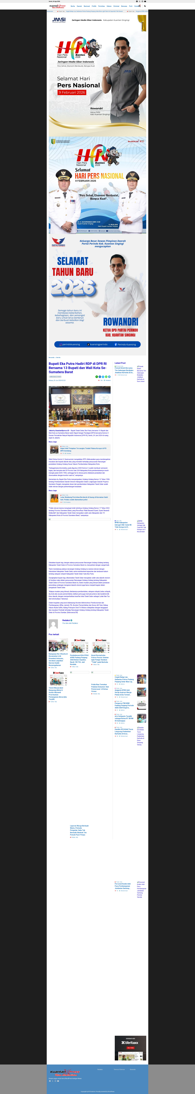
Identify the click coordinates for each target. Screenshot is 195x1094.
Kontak (136, 6)
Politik (94, 6)
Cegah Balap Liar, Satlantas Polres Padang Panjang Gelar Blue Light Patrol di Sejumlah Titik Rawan (50, 11)
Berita (73, 6)
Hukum (109, 6)
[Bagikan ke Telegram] (109, 377)
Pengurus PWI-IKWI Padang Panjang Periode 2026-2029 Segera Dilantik (124, 705)
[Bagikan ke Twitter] (103, 377)
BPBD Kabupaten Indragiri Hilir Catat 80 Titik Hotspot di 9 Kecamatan (123, 525)
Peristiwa (101, 6)
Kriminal (116, 6)
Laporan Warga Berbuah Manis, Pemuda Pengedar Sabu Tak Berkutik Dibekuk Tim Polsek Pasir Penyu (79, 830)
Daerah (79, 6)
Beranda (51, 357)
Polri (130, 6)
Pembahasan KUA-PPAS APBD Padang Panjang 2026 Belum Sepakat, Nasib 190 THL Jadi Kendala (79, 659)
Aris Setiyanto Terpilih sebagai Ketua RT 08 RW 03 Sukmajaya (124, 718)
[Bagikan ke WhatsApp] (106, 377)
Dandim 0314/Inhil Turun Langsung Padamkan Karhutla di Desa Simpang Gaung (124, 731)
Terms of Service (119, 1069)
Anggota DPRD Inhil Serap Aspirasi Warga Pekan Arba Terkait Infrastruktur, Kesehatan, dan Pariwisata (121, 11)
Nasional (87, 6)
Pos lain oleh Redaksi (70, 623)
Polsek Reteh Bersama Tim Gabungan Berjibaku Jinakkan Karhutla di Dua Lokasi (124, 370)
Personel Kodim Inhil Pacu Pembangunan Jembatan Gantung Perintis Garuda (123, 886)
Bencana (124, 6)
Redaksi (100, 1069)
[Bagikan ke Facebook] (99, 377)
